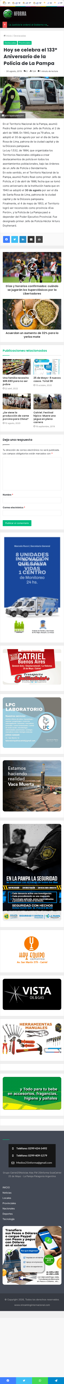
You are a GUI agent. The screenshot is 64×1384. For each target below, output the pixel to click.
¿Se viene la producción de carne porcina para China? (16, 416)
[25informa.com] (15, 14)
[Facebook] (6, 239)
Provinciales (25, 42)
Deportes (8, 1213)
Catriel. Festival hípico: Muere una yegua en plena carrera (44, 417)
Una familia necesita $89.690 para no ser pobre (16, 381)
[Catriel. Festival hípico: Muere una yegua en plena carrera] (47, 401)
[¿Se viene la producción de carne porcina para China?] (17, 401)
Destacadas (20, 35)
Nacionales (9, 1208)
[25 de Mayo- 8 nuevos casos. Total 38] (47, 367)
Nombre (8, 494)
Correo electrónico (14, 507)
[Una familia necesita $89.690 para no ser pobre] (17, 367)
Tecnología (9, 1219)
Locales (7, 1198)
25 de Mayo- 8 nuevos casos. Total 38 (47, 379)
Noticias (7, 1192)
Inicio (9, 35)
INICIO (6, 1187)
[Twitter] (14, 239)
